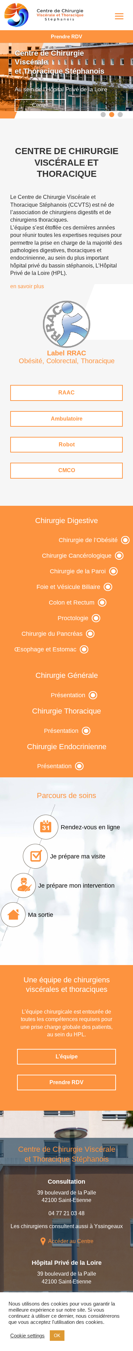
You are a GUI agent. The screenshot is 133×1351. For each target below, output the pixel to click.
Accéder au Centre (70, 1241)
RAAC (66, 392)
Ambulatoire (67, 419)
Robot (67, 444)
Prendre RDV (66, 36)
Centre (40, 105)
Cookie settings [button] (27, 1335)
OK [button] (57, 1335)
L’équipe (67, 1056)
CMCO (66, 470)
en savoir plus (27, 286)
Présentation (68, 695)
